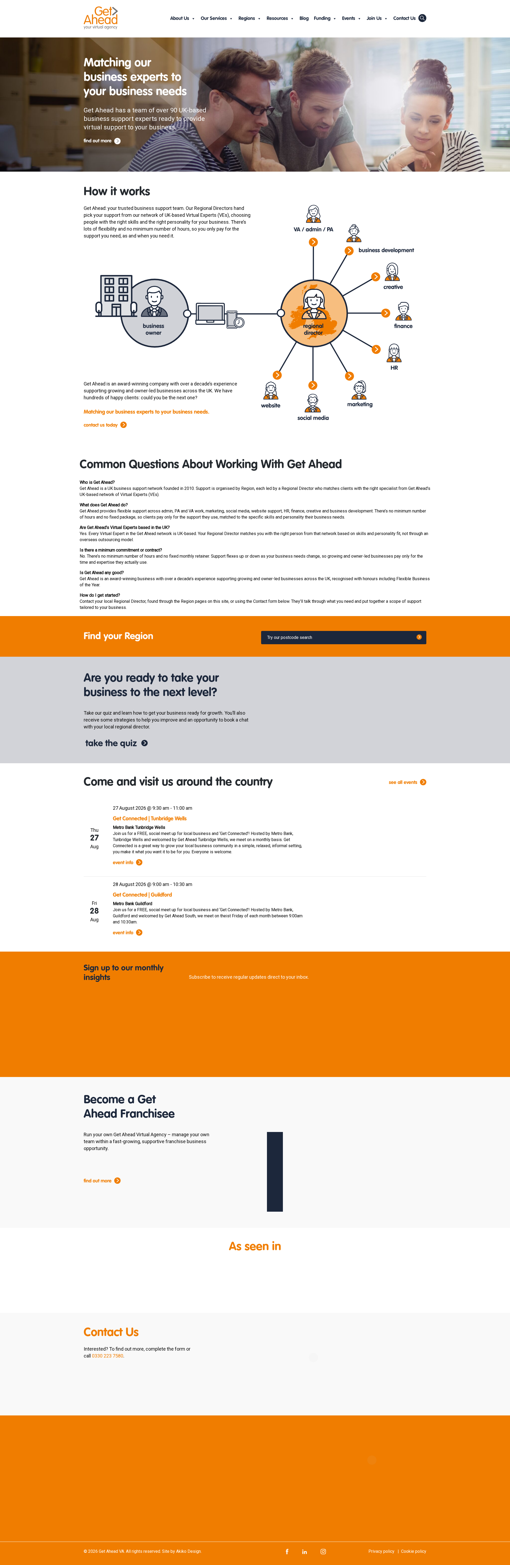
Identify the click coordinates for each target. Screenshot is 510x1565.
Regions (247, 18)
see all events (403, 782)
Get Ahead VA (111, 1551)
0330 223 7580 (107, 1356)
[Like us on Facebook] (287, 1551)
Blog (304, 18)
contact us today (101, 425)
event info (123, 862)
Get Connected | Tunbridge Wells (150, 819)
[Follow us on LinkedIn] (304, 1551)
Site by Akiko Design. (182, 1551)
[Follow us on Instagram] (323, 1551)
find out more (98, 141)
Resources (277, 18)
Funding (322, 18)
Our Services (214, 18)
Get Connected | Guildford (142, 895)
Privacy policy (381, 1551)
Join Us (374, 18)
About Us (179, 18)
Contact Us (404, 18)
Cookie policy (413, 1551)
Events (348, 18)
